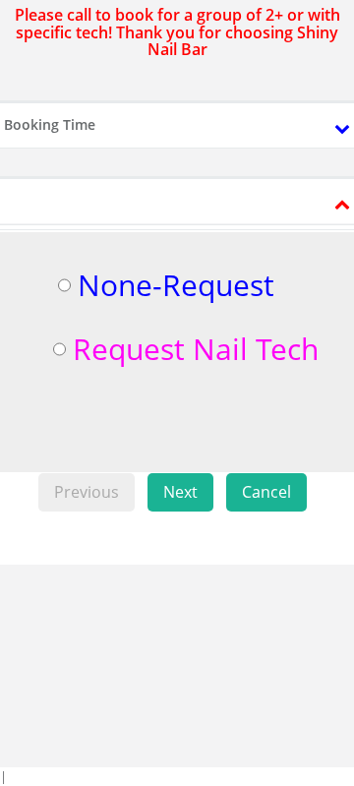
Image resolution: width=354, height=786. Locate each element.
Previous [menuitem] (86, 492)
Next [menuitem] (180, 492)
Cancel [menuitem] (266, 492)
